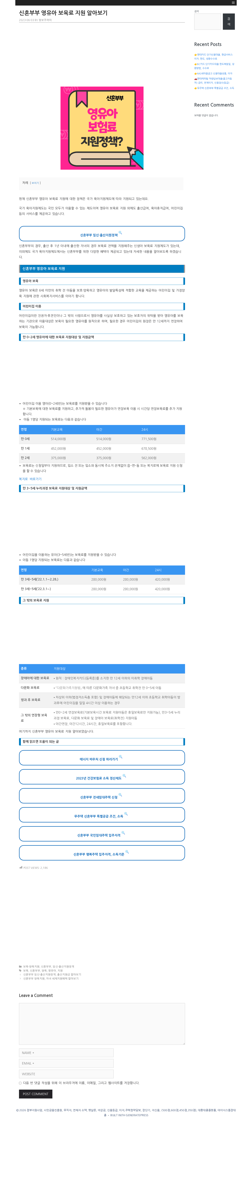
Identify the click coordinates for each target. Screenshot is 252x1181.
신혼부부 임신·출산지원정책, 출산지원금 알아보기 (52, 974)
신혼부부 (46, 966)
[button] (233, 3)
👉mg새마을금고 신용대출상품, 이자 (213, 73)
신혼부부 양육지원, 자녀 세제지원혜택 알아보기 (51, 978)
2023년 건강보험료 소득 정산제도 (99, 778)
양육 (44, 970)
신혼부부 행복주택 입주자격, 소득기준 (99, 854)
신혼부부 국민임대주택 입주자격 (99, 835)
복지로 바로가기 (30, 479)
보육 (25, 970)
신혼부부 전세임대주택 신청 (99, 797)
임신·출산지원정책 (63, 966)
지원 (60, 970)
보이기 (35, 183)
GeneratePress (137, 1115)
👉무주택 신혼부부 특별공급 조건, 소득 (214, 88)
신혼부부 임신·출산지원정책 (99, 235)
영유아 (52, 970)
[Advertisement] (102, 55)
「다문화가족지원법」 (69, 687)
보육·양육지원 (31, 966)
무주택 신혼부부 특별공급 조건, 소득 (99, 816)
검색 (196, 11)
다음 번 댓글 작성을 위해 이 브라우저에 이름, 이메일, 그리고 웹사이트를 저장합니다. (81, 1082)
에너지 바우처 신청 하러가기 (99, 759)
